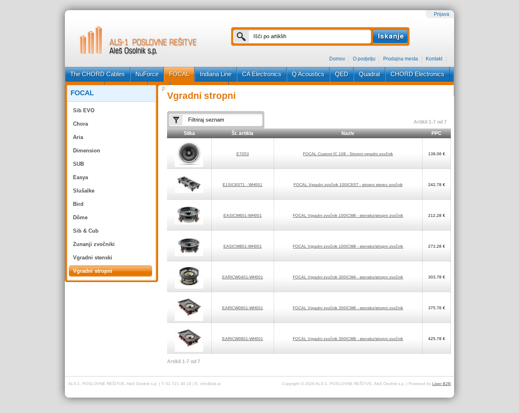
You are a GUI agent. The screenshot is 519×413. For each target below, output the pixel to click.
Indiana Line (216, 74)
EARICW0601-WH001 (242, 308)
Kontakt (434, 59)
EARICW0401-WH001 (242, 277)
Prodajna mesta (400, 59)
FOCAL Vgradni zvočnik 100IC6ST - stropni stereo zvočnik (348, 184)
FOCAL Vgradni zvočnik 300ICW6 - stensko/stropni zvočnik (348, 308)
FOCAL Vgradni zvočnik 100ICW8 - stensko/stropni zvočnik (348, 246)
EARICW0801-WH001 (242, 338)
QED (341, 74)
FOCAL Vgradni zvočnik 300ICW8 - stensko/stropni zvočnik (348, 338)
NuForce (147, 74)
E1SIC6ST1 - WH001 (242, 184)
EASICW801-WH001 (242, 246)
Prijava (441, 14)
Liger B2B (441, 383)
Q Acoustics (308, 74)
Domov (337, 59)
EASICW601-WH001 (242, 215)
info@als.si (210, 383)
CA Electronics (261, 74)
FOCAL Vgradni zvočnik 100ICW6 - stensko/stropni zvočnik (348, 215)
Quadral (369, 74)
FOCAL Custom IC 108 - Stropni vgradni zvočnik (348, 154)
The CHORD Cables (97, 74)
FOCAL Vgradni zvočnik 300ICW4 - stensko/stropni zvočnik (348, 277)
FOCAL (179, 74)
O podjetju (364, 59)
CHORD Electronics (417, 74)
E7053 (242, 154)
